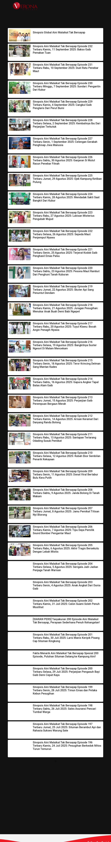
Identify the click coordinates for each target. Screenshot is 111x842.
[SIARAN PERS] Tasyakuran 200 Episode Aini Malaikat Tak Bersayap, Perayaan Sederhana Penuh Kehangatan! (66, 621)
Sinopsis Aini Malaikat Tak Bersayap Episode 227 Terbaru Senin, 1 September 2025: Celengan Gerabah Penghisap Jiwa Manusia (65, 142)
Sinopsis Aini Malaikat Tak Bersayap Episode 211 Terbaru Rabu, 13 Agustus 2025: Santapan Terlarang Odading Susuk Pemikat (64, 437)
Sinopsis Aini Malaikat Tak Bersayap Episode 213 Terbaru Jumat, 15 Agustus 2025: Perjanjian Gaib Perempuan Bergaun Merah (62, 400)
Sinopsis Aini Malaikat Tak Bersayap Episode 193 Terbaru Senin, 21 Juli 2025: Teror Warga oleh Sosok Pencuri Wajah (65, 801)
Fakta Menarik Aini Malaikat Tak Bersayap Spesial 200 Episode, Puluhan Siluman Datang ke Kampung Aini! (65, 655)
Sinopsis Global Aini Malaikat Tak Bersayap (59, 32)
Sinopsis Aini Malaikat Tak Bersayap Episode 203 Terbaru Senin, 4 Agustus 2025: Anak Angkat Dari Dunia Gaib (66, 585)
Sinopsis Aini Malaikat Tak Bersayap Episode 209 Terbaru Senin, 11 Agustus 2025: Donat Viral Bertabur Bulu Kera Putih (65, 474)
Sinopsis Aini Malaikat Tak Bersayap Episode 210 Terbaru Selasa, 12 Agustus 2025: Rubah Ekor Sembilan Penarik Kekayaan (66, 456)
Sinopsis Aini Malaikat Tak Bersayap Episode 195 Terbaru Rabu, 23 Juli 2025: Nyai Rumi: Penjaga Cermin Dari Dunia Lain (66, 764)
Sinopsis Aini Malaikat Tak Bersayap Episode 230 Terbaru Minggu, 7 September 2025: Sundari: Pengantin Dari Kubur (66, 86)
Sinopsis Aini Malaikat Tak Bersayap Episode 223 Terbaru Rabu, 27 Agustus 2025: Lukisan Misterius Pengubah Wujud (63, 216)
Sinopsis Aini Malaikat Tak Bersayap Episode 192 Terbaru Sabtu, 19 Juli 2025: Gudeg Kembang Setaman (66, 818)
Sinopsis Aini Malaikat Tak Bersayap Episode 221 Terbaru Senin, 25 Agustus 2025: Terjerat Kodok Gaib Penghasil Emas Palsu (65, 253)
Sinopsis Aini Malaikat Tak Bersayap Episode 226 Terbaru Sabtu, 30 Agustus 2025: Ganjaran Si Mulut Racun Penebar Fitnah (64, 160)
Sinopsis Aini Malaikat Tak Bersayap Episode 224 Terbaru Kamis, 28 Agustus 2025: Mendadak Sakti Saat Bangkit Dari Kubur (66, 197)
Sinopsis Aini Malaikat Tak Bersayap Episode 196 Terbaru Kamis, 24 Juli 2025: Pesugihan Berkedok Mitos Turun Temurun (67, 746)
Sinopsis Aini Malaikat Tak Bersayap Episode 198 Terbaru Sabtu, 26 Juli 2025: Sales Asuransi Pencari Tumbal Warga (64, 709)
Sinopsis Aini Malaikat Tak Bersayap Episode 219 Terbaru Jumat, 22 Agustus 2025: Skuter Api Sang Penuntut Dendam (63, 290)
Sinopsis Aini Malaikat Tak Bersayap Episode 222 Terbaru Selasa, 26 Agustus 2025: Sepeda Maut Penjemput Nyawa (62, 234)
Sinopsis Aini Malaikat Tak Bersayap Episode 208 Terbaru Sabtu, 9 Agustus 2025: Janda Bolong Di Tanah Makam (66, 493)
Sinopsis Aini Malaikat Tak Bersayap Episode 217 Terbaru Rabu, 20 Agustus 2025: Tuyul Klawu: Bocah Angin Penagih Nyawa (64, 326)
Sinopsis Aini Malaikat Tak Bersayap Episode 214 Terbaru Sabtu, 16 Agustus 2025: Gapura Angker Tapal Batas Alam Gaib (66, 382)
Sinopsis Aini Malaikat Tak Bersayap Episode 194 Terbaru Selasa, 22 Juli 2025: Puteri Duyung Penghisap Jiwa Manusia (66, 782)
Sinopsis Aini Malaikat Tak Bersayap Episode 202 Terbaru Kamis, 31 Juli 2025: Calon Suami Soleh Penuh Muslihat (66, 604)
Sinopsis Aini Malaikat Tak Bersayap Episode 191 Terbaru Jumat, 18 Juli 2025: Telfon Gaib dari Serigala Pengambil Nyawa (66, 835)
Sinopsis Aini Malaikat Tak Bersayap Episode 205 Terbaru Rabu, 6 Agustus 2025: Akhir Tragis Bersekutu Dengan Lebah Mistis (66, 548)
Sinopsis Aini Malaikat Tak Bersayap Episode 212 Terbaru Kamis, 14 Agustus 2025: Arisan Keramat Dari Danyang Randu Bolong (65, 419)
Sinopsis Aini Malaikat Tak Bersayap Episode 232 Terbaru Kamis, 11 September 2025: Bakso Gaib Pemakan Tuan (62, 49)
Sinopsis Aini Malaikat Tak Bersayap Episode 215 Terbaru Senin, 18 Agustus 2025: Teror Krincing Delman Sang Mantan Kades (66, 363)
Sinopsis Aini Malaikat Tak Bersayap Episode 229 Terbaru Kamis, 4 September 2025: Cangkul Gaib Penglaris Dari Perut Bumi (62, 105)
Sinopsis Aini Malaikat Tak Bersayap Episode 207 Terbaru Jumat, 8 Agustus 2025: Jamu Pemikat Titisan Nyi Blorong (66, 511)
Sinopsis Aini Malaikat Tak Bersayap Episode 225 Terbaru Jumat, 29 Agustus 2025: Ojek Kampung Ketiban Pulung (67, 179)
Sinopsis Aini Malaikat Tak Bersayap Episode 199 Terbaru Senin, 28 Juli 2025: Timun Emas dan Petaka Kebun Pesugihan (65, 690)
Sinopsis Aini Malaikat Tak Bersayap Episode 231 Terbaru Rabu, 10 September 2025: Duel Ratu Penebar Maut (65, 68)
